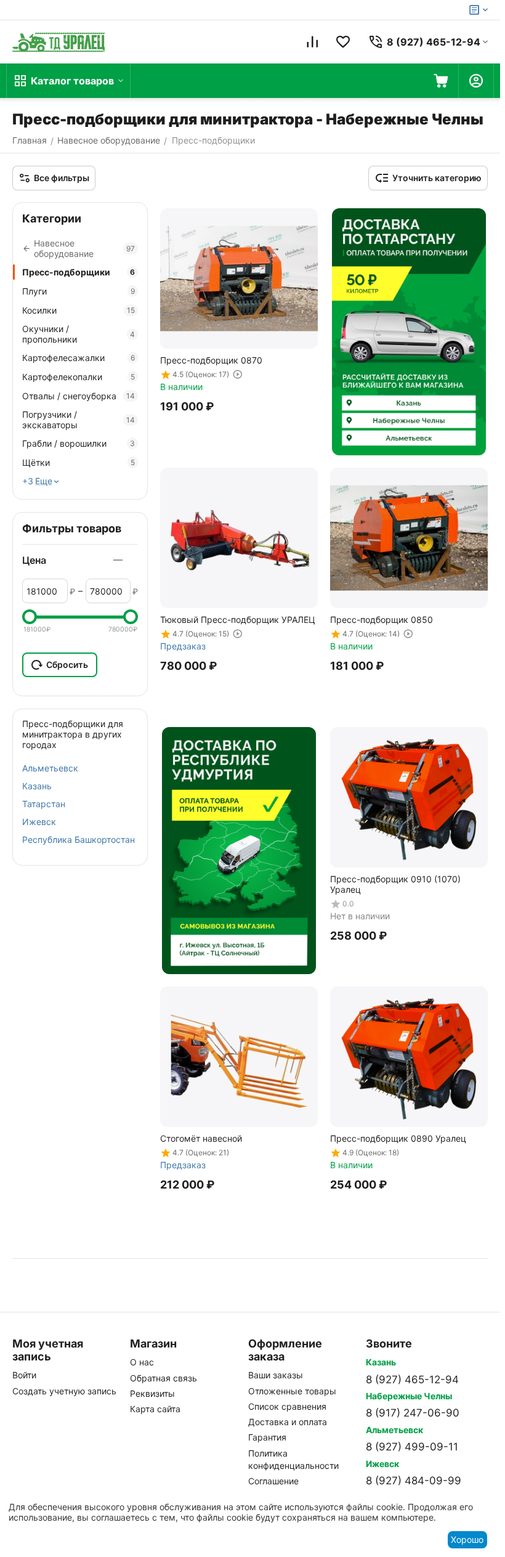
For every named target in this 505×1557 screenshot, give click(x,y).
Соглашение (273, 1481)
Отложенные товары (292, 1391)
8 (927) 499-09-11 (412, 1447)
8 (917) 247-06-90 (412, 1413)
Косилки (78, 310)
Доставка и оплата (287, 1422)
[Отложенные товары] (343, 42)
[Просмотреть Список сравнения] (312, 42)
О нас (142, 1362)
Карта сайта (155, 1409)
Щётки (78, 462)
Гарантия (267, 1437)
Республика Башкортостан (78, 839)
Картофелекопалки (78, 377)
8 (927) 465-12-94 (412, 1379)
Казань (37, 786)
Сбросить (67, 664)
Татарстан (43, 804)
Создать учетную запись (64, 1391)
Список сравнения (287, 1406)
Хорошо (467, 1539)
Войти (24, 1375)
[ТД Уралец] (58, 41)
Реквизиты (152, 1393)
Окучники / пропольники (78, 333)
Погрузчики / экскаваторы (78, 419)
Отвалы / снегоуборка (78, 396)
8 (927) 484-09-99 (413, 1480)
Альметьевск (50, 768)
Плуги (78, 291)
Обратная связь (163, 1378)
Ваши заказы (275, 1375)
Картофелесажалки (78, 357)
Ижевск (39, 821)
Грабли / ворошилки (78, 443)
